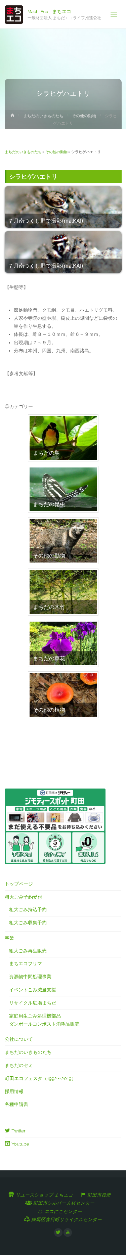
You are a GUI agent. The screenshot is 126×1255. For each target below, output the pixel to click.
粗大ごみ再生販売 (28, 950)
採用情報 (14, 1091)
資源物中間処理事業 (30, 976)
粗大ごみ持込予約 (28, 909)
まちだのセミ (19, 1065)
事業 (9, 938)
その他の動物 (84, 116)
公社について (19, 1039)
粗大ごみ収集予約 (28, 922)
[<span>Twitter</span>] (58, 1232)
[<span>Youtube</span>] (68, 1232)
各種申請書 (16, 1104)
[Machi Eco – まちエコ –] (14, 14)
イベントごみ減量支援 (32, 989)
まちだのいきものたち (43, 116)
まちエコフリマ (25, 963)
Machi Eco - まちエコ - (51, 11)
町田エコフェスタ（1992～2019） (40, 1078)
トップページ (19, 884)
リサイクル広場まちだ (32, 1002)
